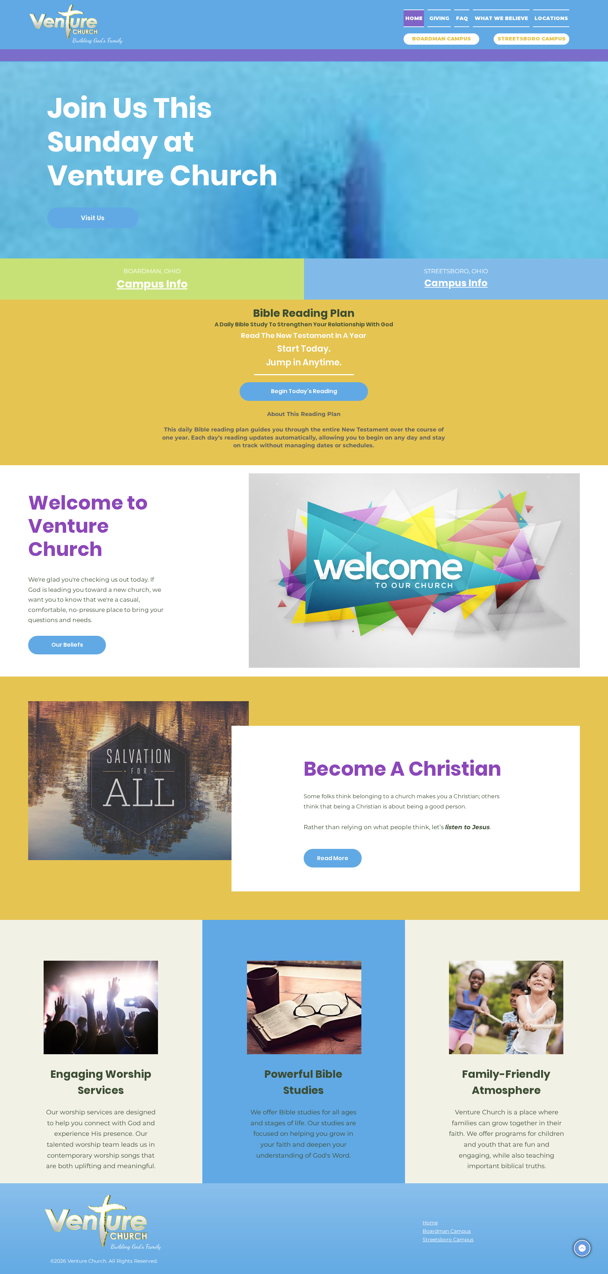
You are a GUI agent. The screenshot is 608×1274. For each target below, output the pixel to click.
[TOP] (582, 1248)
